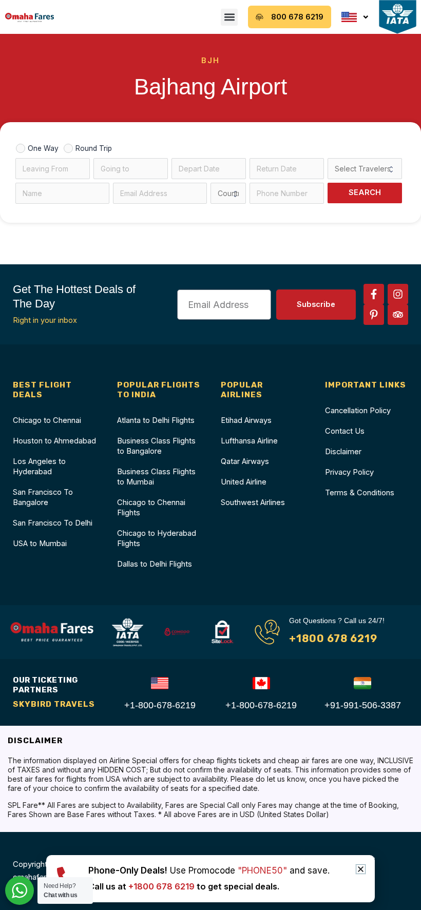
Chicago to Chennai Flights (151, 507)
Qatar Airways (245, 461)
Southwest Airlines (253, 502)
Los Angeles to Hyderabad (39, 466)
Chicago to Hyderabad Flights (156, 538)
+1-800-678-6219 (160, 705)
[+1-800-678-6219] (159, 683)
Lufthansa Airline (249, 441)
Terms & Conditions (359, 492)
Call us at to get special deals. (183, 886)
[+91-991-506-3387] (362, 683)
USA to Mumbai (40, 543)
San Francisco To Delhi (52, 523)
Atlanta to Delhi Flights (156, 420)
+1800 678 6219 (333, 638)
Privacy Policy (349, 472)
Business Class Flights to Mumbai (156, 477)
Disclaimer (343, 451)
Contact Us (345, 431)
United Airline (243, 482)
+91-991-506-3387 (362, 705)
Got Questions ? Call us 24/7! (337, 620)
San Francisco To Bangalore (43, 497)
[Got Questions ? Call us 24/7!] (267, 632)
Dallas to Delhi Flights (154, 564)
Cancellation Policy (358, 410)
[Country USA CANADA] (228, 193)
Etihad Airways (246, 420)
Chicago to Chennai (47, 420)
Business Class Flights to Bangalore (156, 446)
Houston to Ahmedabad (54, 441)
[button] (229, 17)
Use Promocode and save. (209, 870)
